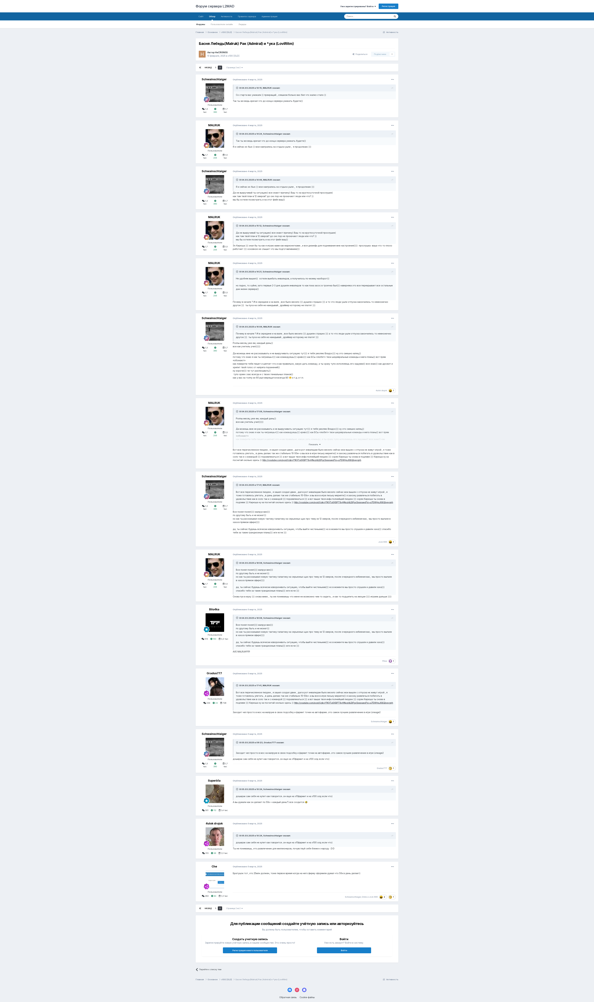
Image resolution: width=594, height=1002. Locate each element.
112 (214, 810)
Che (214, 866)
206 (215, 158)
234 (208, 703)
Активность (226, 16)
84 (214, 896)
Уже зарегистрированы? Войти (357, 6)
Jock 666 (382, 542)
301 (206, 810)
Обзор (212, 16)
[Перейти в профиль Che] (215, 879)
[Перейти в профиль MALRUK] (215, 138)
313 (207, 853)
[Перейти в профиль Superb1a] (215, 794)
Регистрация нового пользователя (250, 950)
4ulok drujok (381, 390)
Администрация (269, 16)
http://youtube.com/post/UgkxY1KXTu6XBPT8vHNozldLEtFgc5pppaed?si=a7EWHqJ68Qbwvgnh (311, 460)
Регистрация (388, 6)
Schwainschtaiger (214, 79)
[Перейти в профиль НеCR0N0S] (202, 54)
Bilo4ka (214, 609)
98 (214, 853)
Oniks (364, 897)
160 (214, 639)
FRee (384, 661)
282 (206, 896)
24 (216, 703)
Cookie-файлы (307, 997)
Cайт (200, 16)
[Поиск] (394, 16)
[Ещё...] (392, 79)
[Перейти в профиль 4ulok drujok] (215, 836)
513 (206, 639)
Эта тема (383, 16)
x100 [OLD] (233, 55)
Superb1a (214, 780)
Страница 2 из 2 (233, 67)
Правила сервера (247, 16)
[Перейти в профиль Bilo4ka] (215, 622)
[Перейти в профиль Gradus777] (215, 686)
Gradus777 (214, 673)
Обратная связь (288, 997)
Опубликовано (247, 79)
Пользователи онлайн (222, 24)
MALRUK (267, 88)
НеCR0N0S (221, 52)
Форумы (200, 24)
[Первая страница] (200, 68)
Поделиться (360, 54)
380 (215, 112)
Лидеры (242, 24)
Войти (344, 950)
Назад (208, 67)
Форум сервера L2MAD (215, 6)
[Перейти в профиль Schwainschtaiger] (215, 92)
